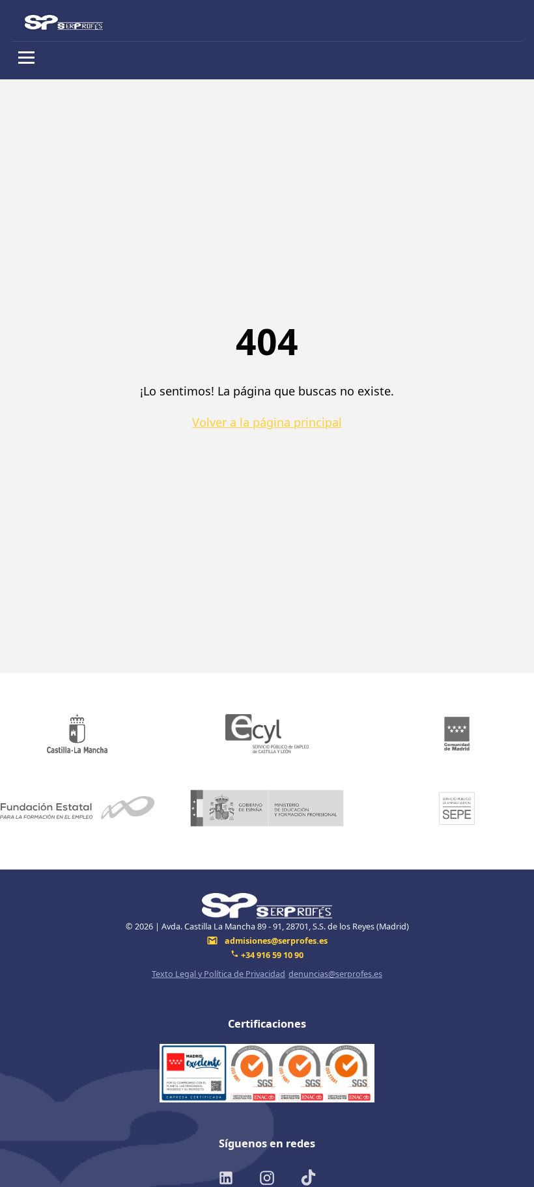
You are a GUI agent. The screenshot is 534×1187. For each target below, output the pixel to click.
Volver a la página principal (267, 422)
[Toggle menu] (26, 57)
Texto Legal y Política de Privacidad (218, 974)
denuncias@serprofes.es (335, 974)
